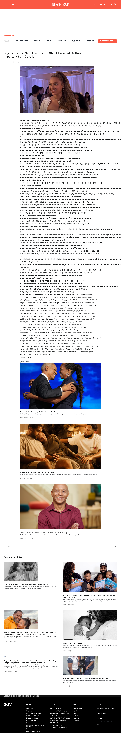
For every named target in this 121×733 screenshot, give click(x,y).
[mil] (80, 656)
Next (114, 546)
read (13, 4)
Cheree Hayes (66, 604)
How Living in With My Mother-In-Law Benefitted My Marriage (85, 678)
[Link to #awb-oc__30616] (5, 4)
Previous (7, 546)
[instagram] (97, 4)
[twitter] (94, 4)
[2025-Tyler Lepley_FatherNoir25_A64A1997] (21, 562)
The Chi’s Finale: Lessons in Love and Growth (37, 472)
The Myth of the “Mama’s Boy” (74, 643)
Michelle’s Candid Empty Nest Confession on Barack (39, 412)
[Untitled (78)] (5, 656)
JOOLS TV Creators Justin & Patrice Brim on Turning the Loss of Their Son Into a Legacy (89, 596)
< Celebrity (9, 35)
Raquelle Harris (8, 671)
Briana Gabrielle (8, 62)
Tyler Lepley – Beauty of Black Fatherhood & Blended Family (26, 584)
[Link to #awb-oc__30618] (115, 4)
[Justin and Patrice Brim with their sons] (90, 562)
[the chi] (60, 424)
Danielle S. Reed (8, 641)
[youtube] (101, 4)
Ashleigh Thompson (9, 591)
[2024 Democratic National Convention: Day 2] (60, 364)
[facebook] (91, 4)
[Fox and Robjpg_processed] (21, 610)
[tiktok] (104, 4)
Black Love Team (24, 417)
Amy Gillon (66, 686)
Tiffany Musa (66, 650)
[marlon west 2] (60, 485)
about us (100, 724)
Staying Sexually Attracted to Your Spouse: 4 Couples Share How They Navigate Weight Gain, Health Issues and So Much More (30, 662)
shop (99, 704)
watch (28, 704)
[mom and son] (90, 610)
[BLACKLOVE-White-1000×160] (60, 4)
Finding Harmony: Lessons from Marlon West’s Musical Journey (43, 533)
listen (52, 704)
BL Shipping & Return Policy (105, 708)
